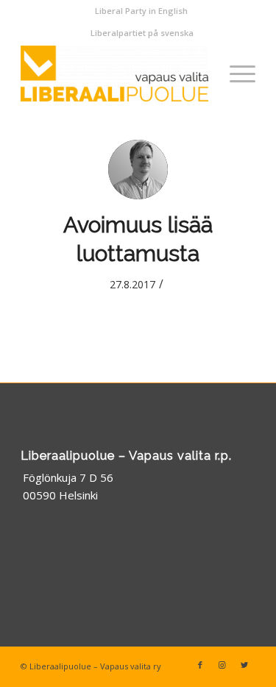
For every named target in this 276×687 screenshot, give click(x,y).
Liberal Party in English (141, 10)
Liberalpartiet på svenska (142, 32)
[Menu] (235, 73)
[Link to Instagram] (222, 665)
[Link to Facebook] (200, 665)
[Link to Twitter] (244, 665)
